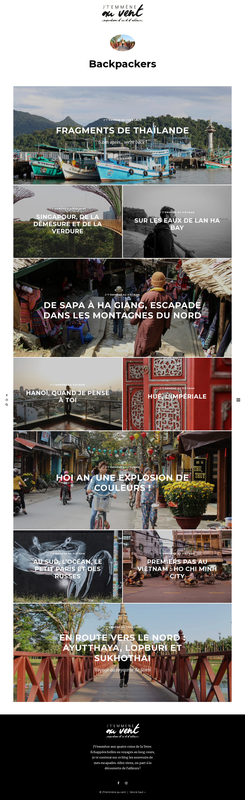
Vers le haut (137, 792)
